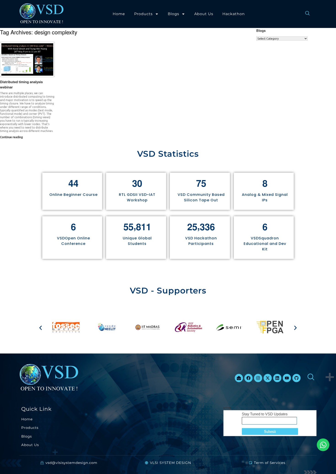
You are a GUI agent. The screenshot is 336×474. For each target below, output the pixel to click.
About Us (203, 14)
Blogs (173, 14)
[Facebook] (248, 378)
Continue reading (12, 137)
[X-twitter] (268, 378)
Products (143, 14)
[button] (40, 328)
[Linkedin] (277, 378)
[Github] (296, 378)
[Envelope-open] (239, 378)
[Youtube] (287, 378)
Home (119, 14)
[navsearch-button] (305, 14)
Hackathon (233, 14)
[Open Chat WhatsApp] (323, 444)
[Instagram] (258, 378)
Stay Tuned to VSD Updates (265, 414)
